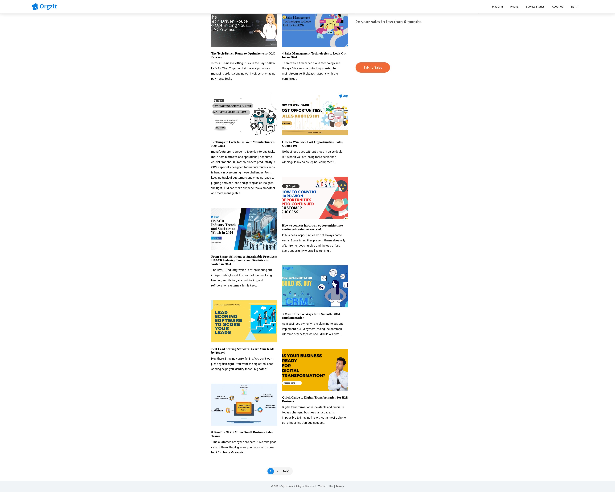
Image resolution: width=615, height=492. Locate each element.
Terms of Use (325, 486)
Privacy (340, 486)
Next (286, 471)
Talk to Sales (373, 67)
